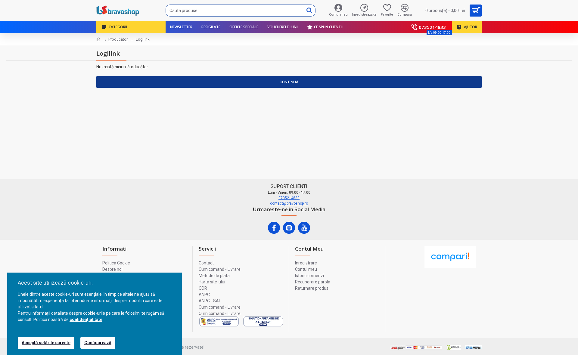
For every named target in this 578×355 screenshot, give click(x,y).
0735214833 (289, 198)
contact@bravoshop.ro (289, 203)
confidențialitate (86, 319)
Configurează (97, 342)
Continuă (289, 82)
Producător (118, 39)
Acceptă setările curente (46, 342)
